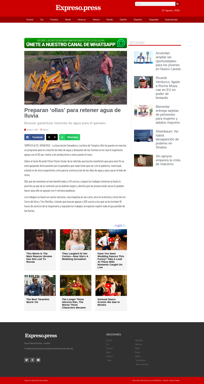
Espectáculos (171, 19)
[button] (34, 137)
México (96, 19)
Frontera (54, 19)
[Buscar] (177, 4)
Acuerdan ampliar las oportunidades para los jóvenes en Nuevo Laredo (168, 61)
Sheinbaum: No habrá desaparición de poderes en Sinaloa (167, 139)
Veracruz (82, 19)
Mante (68, 19)
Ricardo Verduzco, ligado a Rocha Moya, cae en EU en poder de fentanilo (168, 88)
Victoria (29, 19)
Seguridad (153, 19)
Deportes (138, 19)
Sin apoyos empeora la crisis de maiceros (168, 160)
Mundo (110, 19)
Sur (41, 19)
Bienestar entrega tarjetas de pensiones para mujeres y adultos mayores (168, 114)
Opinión (123, 19)
